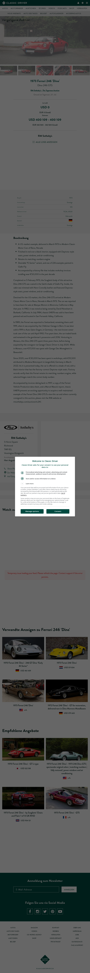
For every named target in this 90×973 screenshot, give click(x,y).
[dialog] (45, 486)
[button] (45, 483)
